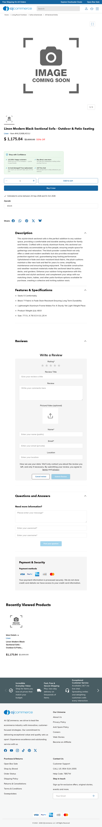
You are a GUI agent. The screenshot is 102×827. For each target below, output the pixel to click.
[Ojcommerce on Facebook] (6, 749)
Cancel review (40, 476)
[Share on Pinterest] (26, 221)
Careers (56, 732)
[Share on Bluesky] (40, 221)
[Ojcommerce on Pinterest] (30, 749)
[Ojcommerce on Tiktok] (24, 749)
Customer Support (61, 763)
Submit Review (61, 476)
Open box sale (93, 2)
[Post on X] (33, 221)
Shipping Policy (11, 778)
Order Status (10, 773)
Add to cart (68, 181)
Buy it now (51, 188)
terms (45, 469)
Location (51, 452)
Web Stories (58, 737)
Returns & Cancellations (15, 783)
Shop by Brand (11, 768)
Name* (51, 429)
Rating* (51, 361)
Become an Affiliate (62, 742)
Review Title (51, 372)
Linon (6, 133)
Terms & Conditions (13, 788)
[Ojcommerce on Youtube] (12, 749)
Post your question (51, 543)
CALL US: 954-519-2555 (64, 768)
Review (50, 383)
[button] (42, 365)
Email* (51, 441)
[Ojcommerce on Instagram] (18, 749)
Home (6, 15)
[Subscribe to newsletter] (93, 796)
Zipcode (7, 201)
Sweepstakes (10, 793)
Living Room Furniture (19, 15)
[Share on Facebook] (13, 221)
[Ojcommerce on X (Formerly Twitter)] (35, 749)
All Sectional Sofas (51, 15)
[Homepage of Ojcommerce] (17, 8)
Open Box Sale (11, 763)
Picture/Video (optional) (51, 405)
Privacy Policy (59, 722)
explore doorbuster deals (71, 2)
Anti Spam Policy (61, 727)
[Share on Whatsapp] (20, 221)
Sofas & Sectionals (35, 15)
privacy (55, 469)
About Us (57, 717)
